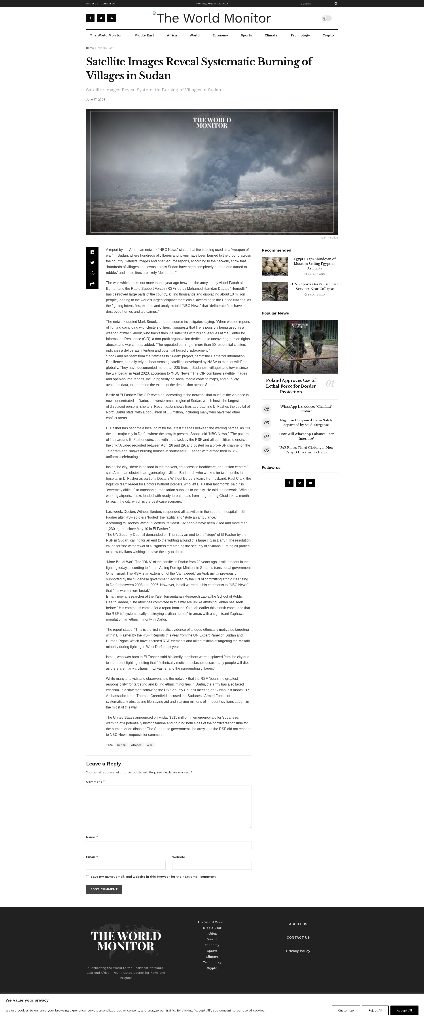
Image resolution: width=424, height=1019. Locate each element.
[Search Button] (335, 3)
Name (92, 837)
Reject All (375, 1010)
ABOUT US (298, 924)
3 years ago (316, 294)
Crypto (328, 35)
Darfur (120, 412)
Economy (220, 35)
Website (178, 857)
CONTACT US (298, 937)
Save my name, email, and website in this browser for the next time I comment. (153, 876)
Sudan (121, 744)
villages (136, 744)
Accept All (404, 1010)
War (150, 744)
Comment (95, 781)
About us (92, 3)
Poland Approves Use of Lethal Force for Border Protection (291, 386)
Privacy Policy (298, 951)
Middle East (144, 35)
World (195, 35)
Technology (300, 35)
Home (90, 47)
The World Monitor (106, 35)
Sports (246, 35)
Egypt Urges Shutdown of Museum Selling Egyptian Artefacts (315, 263)
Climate (271, 35)
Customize (346, 1010)
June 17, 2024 (95, 99)
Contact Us (108, 3)
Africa (172, 35)
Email (92, 857)
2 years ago (316, 274)
